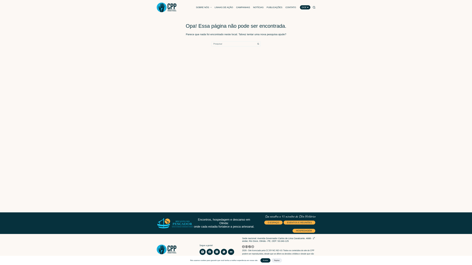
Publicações (274, 7)
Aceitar (265, 260)
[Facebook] (210, 252)
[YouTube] (202, 252)
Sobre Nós (202, 7)
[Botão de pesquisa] (258, 44)
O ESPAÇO (273, 222)
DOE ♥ (305, 7)
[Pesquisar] (314, 7)
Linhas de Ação (224, 7)
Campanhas (243, 7)
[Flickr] (231, 252)
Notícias (258, 7)
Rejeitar (277, 260)
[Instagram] (217, 252)
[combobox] (234, 43)
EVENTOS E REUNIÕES (299, 222)
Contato (290, 7)
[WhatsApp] (224, 252)
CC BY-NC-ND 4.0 (274, 250)
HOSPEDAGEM (304, 230)
